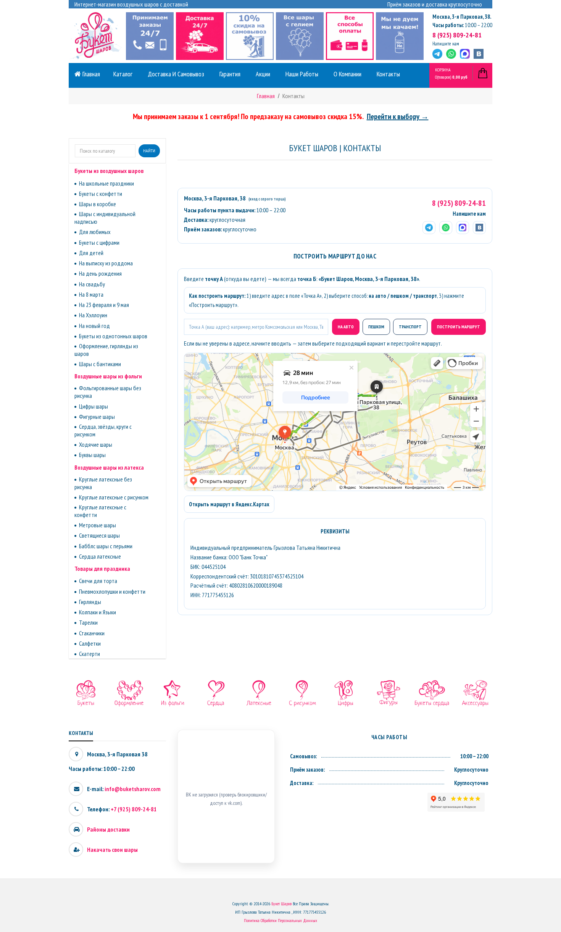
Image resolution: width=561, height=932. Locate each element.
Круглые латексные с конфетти (100, 510)
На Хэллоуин (93, 315)
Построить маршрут (458, 327)
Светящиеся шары (99, 535)
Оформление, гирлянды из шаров (106, 349)
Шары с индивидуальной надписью (104, 217)
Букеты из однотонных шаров (113, 336)
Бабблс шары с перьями (105, 546)
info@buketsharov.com (133, 789)
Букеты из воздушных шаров (108, 170)
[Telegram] (437, 54)
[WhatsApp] (451, 54)
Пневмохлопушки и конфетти (112, 591)
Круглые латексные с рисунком (113, 497)
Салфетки (90, 643)
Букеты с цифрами (99, 242)
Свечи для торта (98, 581)
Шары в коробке (97, 204)
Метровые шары (97, 525)
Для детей (91, 253)
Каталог (122, 73)
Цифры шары (93, 406)
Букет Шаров (281, 903)
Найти (149, 150)
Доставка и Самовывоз (176, 73)
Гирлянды (90, 602)
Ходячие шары (95, 444)
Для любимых (95, 232)
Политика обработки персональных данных (280, 920)
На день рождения (100, 273)
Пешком (376, 327)
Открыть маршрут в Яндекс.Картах (229, 504)
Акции (263, 73)
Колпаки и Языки (97, 612)
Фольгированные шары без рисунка (107, 391)
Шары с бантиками (100, 364)
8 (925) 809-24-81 (457, 35)
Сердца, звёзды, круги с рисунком (103, 430)
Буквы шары (92, 455)
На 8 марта (91, 294)
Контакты (388, 73)
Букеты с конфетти (100, 193)
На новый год (94, 326)
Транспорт (410, 327)
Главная (90, 73)
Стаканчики (92, 633)
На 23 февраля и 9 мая (104, 305)
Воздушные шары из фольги (108, 376)
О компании (347, 73)
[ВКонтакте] (479, 54)
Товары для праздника (102, 568)
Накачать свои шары (112, 849)
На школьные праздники (106, 183)
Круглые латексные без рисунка (103, 483)
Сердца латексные (100, 556)
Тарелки (88, 622)
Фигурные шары (97, 416)
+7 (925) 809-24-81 (134, 809)
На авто (346, 327)
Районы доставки (108, 829)
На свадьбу (92, 284)
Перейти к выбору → (398, 116)
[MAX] (465, 54)
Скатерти (89, 653)
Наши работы (301, 73)
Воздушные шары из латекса (109, 467)
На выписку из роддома (106, 263)
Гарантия (229, 73)
